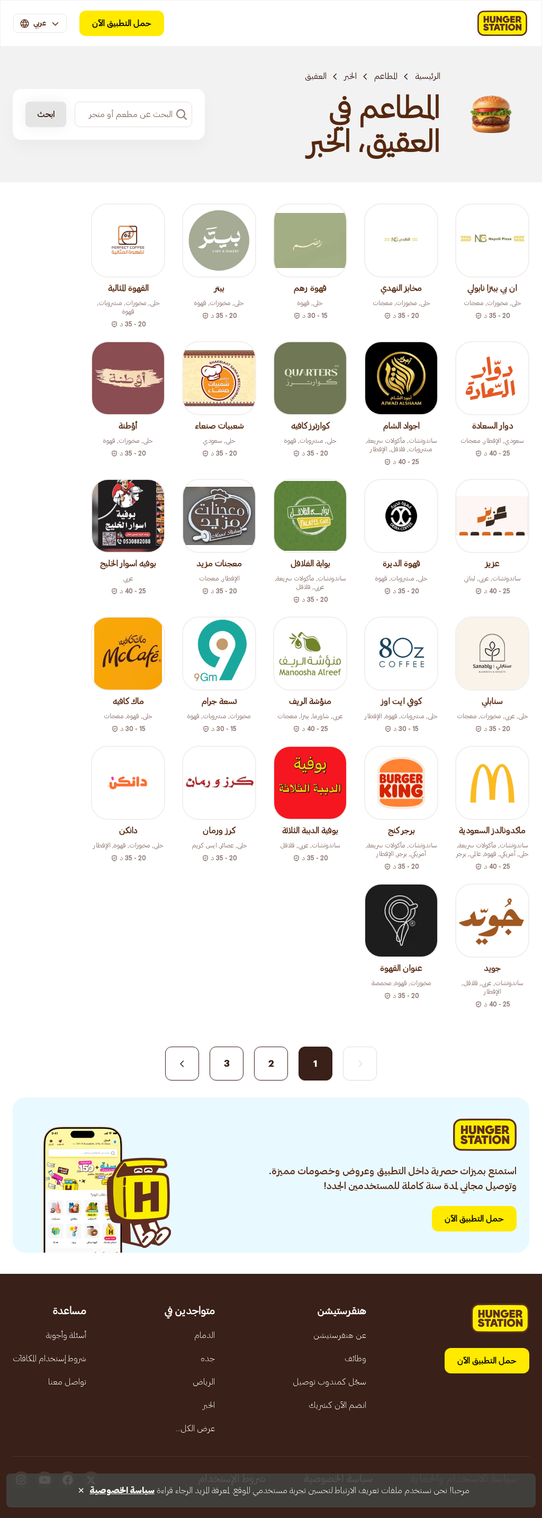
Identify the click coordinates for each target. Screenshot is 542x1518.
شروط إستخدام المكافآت (49, 1358)
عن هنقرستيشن (339, 1335)
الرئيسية (427, 76)
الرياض (204, 1382)
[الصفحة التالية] (182, 1064)
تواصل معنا (67, 1382)
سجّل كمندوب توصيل (329, 1382)
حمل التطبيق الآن (121, 23)
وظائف (355, 1358)
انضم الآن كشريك (337, 1405)
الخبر (350, 76)
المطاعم (386, 76)
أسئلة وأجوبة (66, 1335)
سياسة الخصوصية (122, 1490)
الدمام (204, 1335)
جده (208, 1358)
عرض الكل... (195, 1428)
